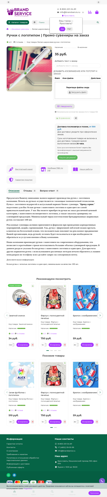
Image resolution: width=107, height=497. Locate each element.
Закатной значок (17, 315)
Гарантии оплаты (15, 444)
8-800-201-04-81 (68, 9)
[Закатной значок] (21, 298)
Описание (14, 191)
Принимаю (94, 493)
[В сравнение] (33, 286)
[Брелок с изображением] (85, 298)
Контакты (11, 447)
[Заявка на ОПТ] (33, 345)
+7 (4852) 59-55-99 (66, 447)
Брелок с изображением (85, 315)
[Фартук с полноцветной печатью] (53, 298)
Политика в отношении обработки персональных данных (23, 459)
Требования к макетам (17, 454)
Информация (14, 439)
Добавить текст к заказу (66, 61)
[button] (7, 315)
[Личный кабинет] (98, 2)
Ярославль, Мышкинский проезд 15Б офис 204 (77, 462)
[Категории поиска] (34, 22)
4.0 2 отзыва (16, 42)
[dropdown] (8, 2)
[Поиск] (97, 22)
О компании (12, 451)
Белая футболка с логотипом (17, 393)
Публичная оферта (15, 467)
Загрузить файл (78, 92)
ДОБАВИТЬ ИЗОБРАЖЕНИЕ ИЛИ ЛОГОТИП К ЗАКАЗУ (75, 72)
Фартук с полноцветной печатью (52, 316)
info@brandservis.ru (70, 12)
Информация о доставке (18, 464)
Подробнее (28, 489)
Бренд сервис (87, 204)
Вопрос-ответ (49, 191)
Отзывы (29, 191)
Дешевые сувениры (20, 29)
